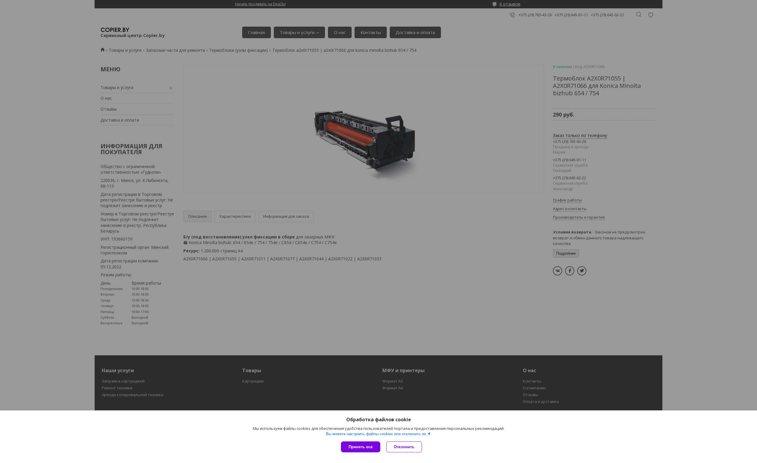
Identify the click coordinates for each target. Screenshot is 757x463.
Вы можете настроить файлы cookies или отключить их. (376, 434)
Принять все (361, 447)
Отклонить (404, 447)
